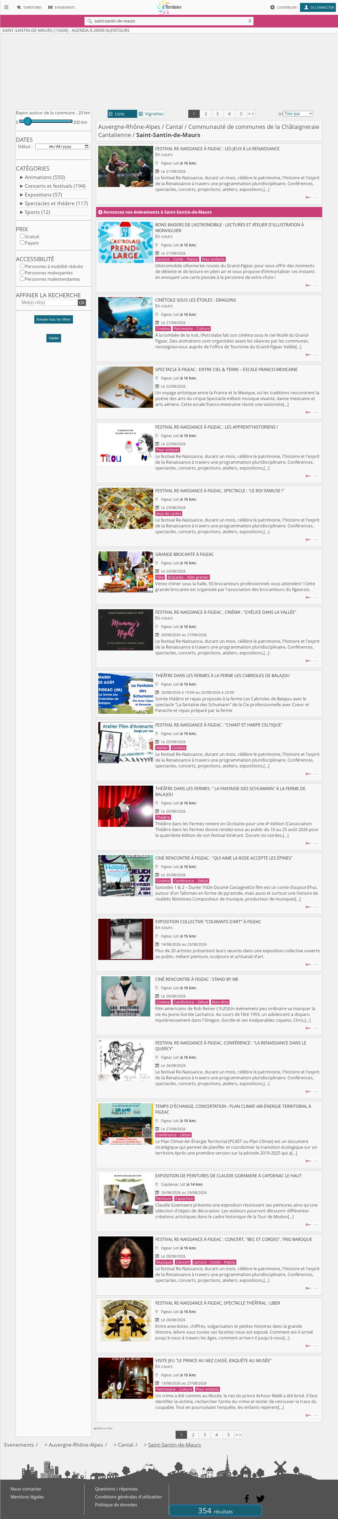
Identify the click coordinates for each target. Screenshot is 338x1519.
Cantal (174, 127)
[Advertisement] (169, 70)
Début (24, 146)
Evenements (19, 1444)
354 (215, 1510)
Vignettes (151, 114)
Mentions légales (27, 1497)
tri (281, 114)
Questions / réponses (116, 1489)
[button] (53, 321)
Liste (116, 114)
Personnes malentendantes (52, 279)
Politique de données (116, 1505)
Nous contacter (26, 1489)
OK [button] (82, 303)
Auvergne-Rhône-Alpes (129, 127)
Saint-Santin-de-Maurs (174, 1444)
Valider (54, 338)
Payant (32, 243)
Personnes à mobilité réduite (54, 266)
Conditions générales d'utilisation (128, 1497)
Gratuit (32, 237)
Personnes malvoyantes (49, 273)
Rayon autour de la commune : (46, 113)
